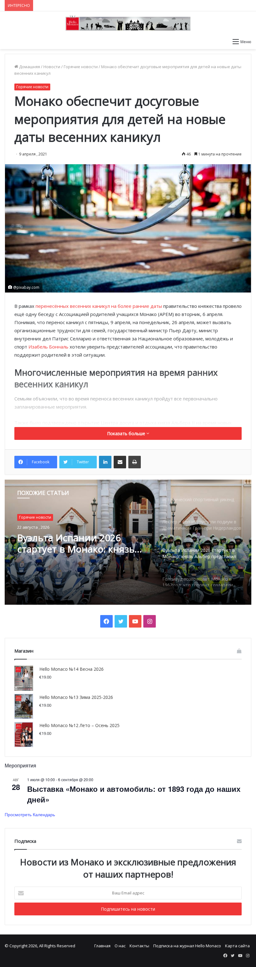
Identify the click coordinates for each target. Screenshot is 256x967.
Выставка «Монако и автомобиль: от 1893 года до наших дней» (133, 794)
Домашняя (29, 66)
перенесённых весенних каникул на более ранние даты (99, 306)
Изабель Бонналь (48, 347)
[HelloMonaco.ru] (128, 23)
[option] (128, 542)
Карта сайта (237, 946)
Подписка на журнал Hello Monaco (187, 946)
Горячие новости (81, 66)
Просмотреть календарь (30, 814)
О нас (120, 946)
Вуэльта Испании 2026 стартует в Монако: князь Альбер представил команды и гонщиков (76, 543)
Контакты (139, 946)
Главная (102, 946)
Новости (51, 66)
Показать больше (126, 433)
